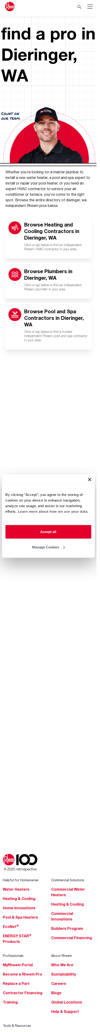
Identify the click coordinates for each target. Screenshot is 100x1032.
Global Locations (66, 1002)
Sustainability (63, 974)
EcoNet (11, 926)
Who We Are (62, 964)
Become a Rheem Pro (22, 974)
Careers (58, 983)
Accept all (48, 532)
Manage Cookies (45, 547)
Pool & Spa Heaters (20, 917)
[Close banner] (89, 479)
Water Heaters (16, 889)
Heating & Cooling (19, 898)
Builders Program (67, 928)
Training (10, 1002)
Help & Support (65, 1011)
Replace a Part (16, 983)
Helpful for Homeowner (21, 880)
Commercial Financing (71, 937)
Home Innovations (19, 908)
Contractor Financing (22, 992)
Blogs (56, 992)
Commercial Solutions (67, 880)
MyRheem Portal (18, 964)
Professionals (13, 956)
